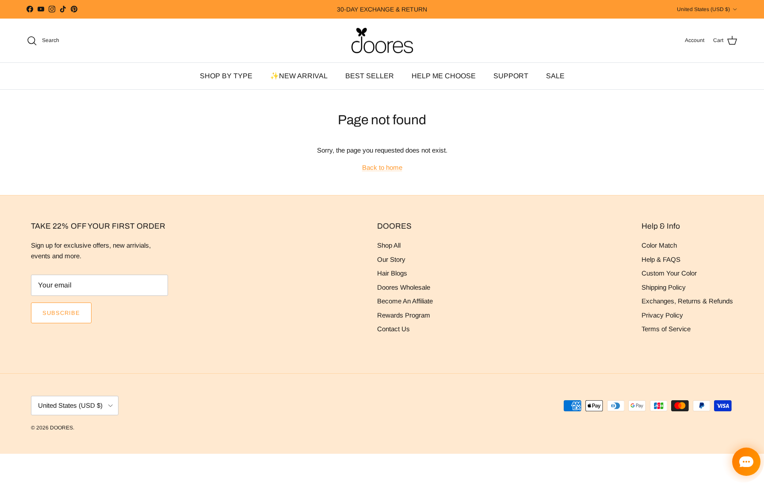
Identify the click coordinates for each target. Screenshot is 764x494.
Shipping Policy (664, 287)
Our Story (391, 259)
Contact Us (393, 329)
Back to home (382, 167)
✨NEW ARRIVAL (299, 76)
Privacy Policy (662, 315)
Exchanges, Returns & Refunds (687, 301)
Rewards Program (403, 315)
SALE (555, 76)
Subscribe (61, 313)
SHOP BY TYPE (226, 76)
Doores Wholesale (403, 287)
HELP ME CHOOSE (444, 76)
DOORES (61, 428)
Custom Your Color (669, 273)
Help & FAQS (661, 259)
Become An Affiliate (405, 301)
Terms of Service (666, 329)
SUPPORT (510, 76)
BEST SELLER (369, 76)
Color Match (659, 245)
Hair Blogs (392, 273)
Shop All (389, 245)
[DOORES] (382, 40)
